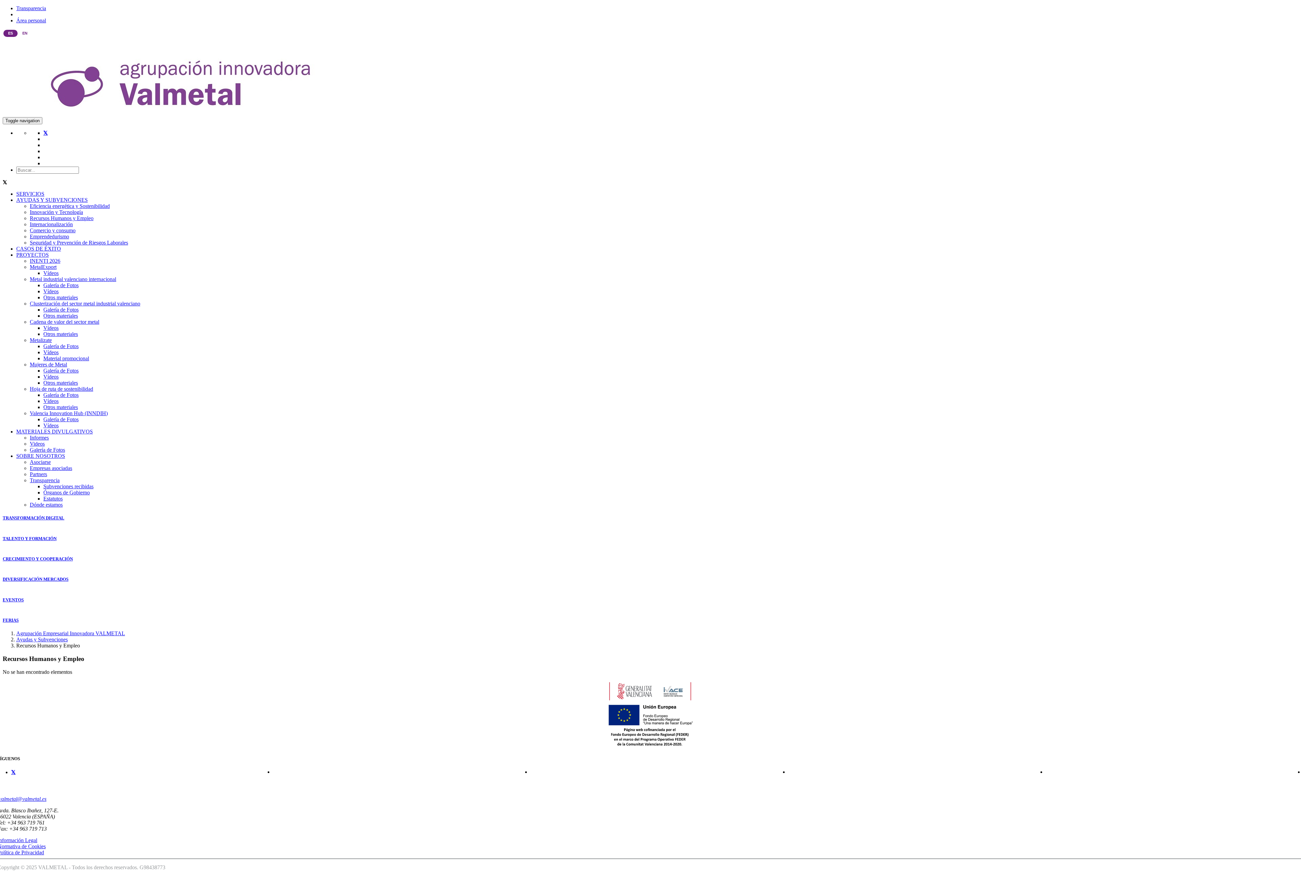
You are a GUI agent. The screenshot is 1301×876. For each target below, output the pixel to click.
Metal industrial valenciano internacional (73, 279)
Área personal (31, 20)
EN (24, 33)
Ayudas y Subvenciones (42, 639)
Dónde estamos (46, 505)
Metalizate (41, 340)
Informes (39, 438)
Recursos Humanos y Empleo (62, 218)
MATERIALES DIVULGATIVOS (54, 431)
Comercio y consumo (53, 230)
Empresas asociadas (51, 468)
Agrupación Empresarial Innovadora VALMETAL (70, 633)
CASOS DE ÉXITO (38, 249)
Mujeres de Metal (48, 364)
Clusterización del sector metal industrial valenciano (85, 303)
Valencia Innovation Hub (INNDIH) (69, 413)
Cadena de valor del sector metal (64, 322)
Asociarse (40, 462)
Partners (38, 474)
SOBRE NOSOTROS (40, 456)
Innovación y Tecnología (56, 212)
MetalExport (43, 267)
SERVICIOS (30, 194)
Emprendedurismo (49, 236)
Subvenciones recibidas (68, 486)
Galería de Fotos (61, 285)
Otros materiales (60, 297)
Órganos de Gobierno (66, 492)
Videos (37, 444)
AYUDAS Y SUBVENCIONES (52, 200)
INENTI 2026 (45, 261)
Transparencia (31, 8)
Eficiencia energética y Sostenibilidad (70, 206)
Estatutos (53, 498)
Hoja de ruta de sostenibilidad (61, 389)
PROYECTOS (32, 255)
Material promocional (66, 358)
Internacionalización (51, 224)
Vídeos (51, 273)
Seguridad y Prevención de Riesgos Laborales (79, 242)
